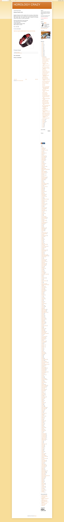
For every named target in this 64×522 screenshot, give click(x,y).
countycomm (43, 213)
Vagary (42, 457)
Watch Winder (43, 474)
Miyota (42, 326)
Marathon (43, 315)
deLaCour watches (44, 218)
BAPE (42, 170)
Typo (42, 452)
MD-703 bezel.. (44, 69)
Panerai (43, 360)
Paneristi (43, 363)
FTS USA (43, 245)
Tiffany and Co (43, 438)
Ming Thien (43, 323)
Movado (43, 334)
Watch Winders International (45, 475)
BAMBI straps (43, 168)
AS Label (43, 164)
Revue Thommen (44, 389)
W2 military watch (44, 74)
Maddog (43, 308)
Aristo (42, 161)
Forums (43, 241)
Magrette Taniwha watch (45, 100)
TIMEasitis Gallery (44, 439)
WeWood (43, 481)
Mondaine (43, 329)
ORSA (42, 357)
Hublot (42, 269)
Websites (43, 478)
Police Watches (44, 374)
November (43, 119)
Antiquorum (43, 158)
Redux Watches (44, 387)
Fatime (42, 234)
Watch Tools (43, 473)
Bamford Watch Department (45, 169)
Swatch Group (43, 427)
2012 (42, 52)
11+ (42, 147)
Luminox (43, 307)
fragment (43, 243)
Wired (42, 482)
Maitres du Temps (44, 310)
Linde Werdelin (43, 303)
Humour (43, 270)
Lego (42, 299)
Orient (42, 355)
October (43, 120)
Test (42, 432)
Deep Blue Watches (44, 217)
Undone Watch (43, 455)
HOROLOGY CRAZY (27, 4)
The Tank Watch (44, 434)
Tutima (42, 450)
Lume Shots (43, 306)
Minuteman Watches (44, 325)
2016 (42, 48)
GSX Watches (43, 256)
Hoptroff (43, 267)
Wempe (43, 480)
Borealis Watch (43, 184)
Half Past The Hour (44, 261)
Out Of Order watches (44, 359)
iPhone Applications (44, 280)
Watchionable (43, 476)
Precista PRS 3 (44, 89)
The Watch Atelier (44, 435)
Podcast (43, 373)
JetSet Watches (44, 287)
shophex (43, 410)
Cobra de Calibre (44, 207)
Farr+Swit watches (44, 233)
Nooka (42, 349)
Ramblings (43, 384)
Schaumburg (43, 402)
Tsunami (43, 448)
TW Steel (43, 451)
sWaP (42, 425)
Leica (42, 300)
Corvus (42, 211)
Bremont (43, 189)
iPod (42, 281)
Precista (43, 377)
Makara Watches (44, 311)
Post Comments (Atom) (20, 80)
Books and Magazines (44, 183)
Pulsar (42, 380)
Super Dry (43, 423)
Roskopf (43, 398)
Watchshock (43, 477)
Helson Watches (44, 264)
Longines (43, 305)
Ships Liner (43, 409)
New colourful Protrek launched (45, 108)
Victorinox (43, 462)
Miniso (42, 324)
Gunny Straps (43, 260)
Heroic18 (43, 266)
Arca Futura (43, 160)
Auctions (43, 165)
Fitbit (42, 237)
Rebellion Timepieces (44, 385)
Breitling (43, 188)
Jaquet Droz (43, 286)
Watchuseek (43, 505)
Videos (42, 463)
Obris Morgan (43, 352)
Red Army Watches (44, 386)
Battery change (43, 171)
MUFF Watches (43, 338)
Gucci (42, 257)
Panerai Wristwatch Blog (45, 362)
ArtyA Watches (43, 163)
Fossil (42, 242)
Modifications (43, 328)
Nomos (42, 348)
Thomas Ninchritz (44, 437)
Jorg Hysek (43, 289)
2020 (42, 43)
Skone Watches (44, 413)
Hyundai (43, 271)
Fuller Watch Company (44, 246)
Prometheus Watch (44, 379)
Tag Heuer (43, 429)
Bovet (42, 185)
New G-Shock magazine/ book (46, 105)
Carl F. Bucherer (44, 196)
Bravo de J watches (44, 186)
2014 (42, 50)
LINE (42, 304)
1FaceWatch (43, 148)
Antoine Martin (43, 159)
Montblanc (43, 330)
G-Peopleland (43, 247)
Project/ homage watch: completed (45, 106)
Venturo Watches (44, 460)
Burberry (43, 193)
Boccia (42, 181)
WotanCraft (43, 483)
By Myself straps (44, 194)
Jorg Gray (43, 288)
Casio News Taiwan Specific (46, 95)
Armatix (43, 162)
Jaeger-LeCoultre (44, 283)
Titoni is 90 (43, 84)
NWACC (43, 351)
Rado (42, 383)
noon (42, 350)
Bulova (42, 192)
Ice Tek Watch (43, 272)
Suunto (42, 424)
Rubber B (43, 400)
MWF (42, 340)
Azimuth (43, 167)
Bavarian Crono (44, 173)
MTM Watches (43, 337)
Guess (42, 258)
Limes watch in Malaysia (45, 83)
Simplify (43, 411)
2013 (42, 51)
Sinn (42, 412)
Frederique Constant (44, 244)
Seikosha (43, 405)
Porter (42, 375)
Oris (42, 356)
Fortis (42, 240)
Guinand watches (44, 259)
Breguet (43, 187)
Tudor (42, 449)
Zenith (42, 488)
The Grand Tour (44, 433)
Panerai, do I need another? (45, 86)
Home (26, 79)
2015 (42, 49)
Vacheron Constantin (44, 456)
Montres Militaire (44, 331)
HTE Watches (43, 268)
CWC (42, 214)
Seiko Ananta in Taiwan (45, 101)
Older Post (36, 79)
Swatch (42, 426)
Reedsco (43, 388)
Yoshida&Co (43, 486)
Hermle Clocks (43, 265)
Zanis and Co (43, 487)
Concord (43, 209)
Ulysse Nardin (43, 453)
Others (42, 358)
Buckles (43, 190)
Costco (42, 212)
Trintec (42, 447)
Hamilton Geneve (44, 263)
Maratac (43, 314)
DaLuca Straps (43, 216)
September (43, 121)
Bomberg (43, 182)
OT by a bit (43, 85)
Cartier (42, 197)
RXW (42, 401)
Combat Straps (43, 208)
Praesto (43, 376)
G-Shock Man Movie (44, 94)
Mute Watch (43, 339)
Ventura (43, 459)
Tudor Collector (44, 504)
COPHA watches (44, 210)
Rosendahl (43, 397)
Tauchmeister (43, 430)
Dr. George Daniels (44, 222)
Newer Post (15, 79)
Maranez (43, 313)
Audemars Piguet (44, 166)
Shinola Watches (44, 408)
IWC (42, 282)
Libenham (43, 301)
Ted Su (42, 431)
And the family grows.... (45, 93)
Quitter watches (44, 382)
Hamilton (43, 262)
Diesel (42, 221)
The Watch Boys (44, 436)
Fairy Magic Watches (44, 232)
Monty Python (43, 332)
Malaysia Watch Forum (44, 312)
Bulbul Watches (44, 191)
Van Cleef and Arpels (44, 458)
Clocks (42, 206)
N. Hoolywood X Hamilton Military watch (45, 75)
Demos (42, 219)
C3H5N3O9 (43, 195)
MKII (42, 327)
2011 (42, 53)
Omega (42, 354)
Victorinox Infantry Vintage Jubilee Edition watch (45, 88)
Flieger (42, 238)
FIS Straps (43, 236)
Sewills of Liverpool (44, 407)
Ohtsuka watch (43, 353)
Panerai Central (44, 361)
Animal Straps (43, 157)
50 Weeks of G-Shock (44, 495)
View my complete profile (44, 28)
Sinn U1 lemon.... (44, 62)
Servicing (43, 406)
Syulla (42, 428)
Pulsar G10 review (44, 92)
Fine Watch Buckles (44, 235)
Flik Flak (43, 239)
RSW (42, 399)
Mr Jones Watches (44, 336)
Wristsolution (43, 484)
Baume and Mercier (44, 172)
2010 (42, 54)
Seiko (42, 404)
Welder (42, 479)
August (43, 122)
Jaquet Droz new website (45, 102)
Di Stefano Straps (44, 220)
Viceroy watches (44, 461)
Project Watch (43, 378)
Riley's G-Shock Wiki (44, 503)
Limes (42, 302)
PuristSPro (43, 381)
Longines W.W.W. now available (45, 116)
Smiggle (43, 414)
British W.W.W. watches (44, 496)
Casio (42, 198)
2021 (42, 42)
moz (42, 335)
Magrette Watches (44, 309)
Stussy (42, 422)
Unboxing (43, 454)
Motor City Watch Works (45, 333)
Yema (42, 485)
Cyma (42, 215)
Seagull (43, 403)
